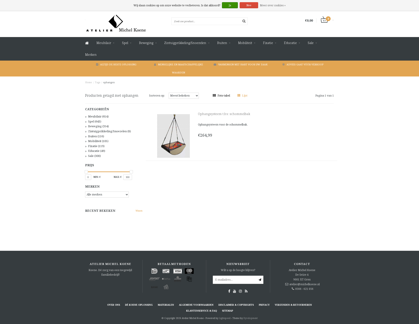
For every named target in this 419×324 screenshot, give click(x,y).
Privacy (264, 304)
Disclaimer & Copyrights (236, 304)
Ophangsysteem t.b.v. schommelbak (224, 114)
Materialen (166, 304)
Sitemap (227, 310)
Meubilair (103, 43)
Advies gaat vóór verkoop (305, 64)
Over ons (113, 304)
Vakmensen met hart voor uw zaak (243, 64)
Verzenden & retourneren (293, 304)
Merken (91, 55)
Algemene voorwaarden (196, 304)
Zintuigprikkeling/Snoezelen (185, 43)
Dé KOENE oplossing (139, 304)
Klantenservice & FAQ (201, 310)
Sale (311, 43)
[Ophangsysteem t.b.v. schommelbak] (173, 135)
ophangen (109, 82)
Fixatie (268, 43)
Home (88, 82)
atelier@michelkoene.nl (304, 284)
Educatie (290, 43)
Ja (230, 5)
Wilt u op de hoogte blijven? (238, 270)
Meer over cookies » (273, 5)
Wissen (139, 210)
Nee (248, 5)
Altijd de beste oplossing (118, 64)
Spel (125, 43)
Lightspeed (224, 318)
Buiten (222, 43)
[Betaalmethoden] (154, 271)
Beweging (146, 43)
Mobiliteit (245, 43)
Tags (97, 82)
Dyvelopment (251, 318)
